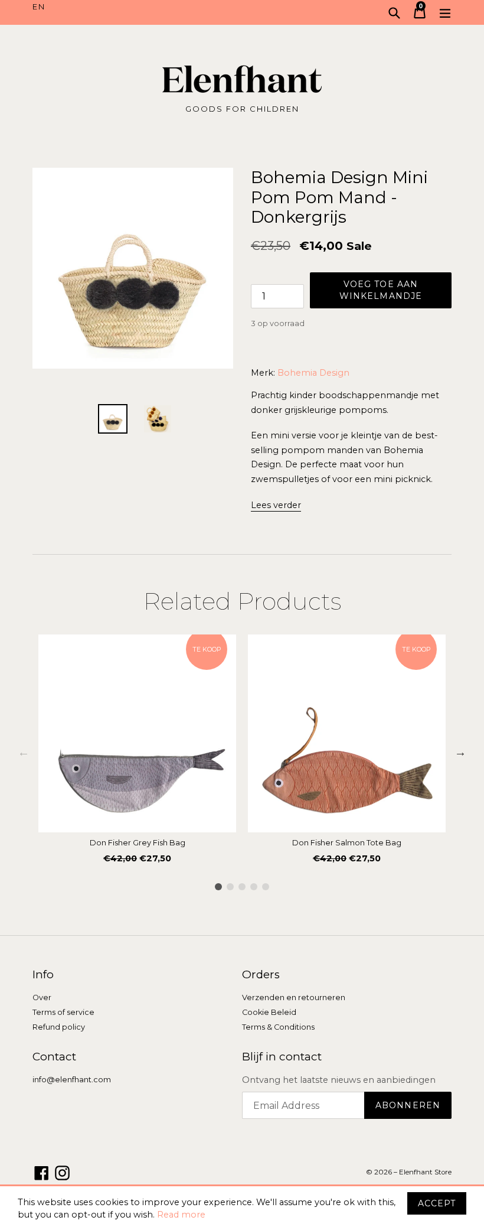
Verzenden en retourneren (293, 997)
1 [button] (218, 886)
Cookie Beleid (269, 1012)
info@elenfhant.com (71, 1079)
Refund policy (58, 1027)
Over (41, 997)
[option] (137, 752)
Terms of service (63, 1012)
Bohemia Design (313, 372)
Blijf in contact (282, 1056)
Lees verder (276, 505)
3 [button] (242, 886)
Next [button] (460, 752)
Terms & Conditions (278, 1027)
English (137, 7)
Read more (181, 1214)
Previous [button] (24, 752)
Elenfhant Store (425, 1172)
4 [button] (253, 886)
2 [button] (230, 886)
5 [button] (265, 886)
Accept (437, 1203)
